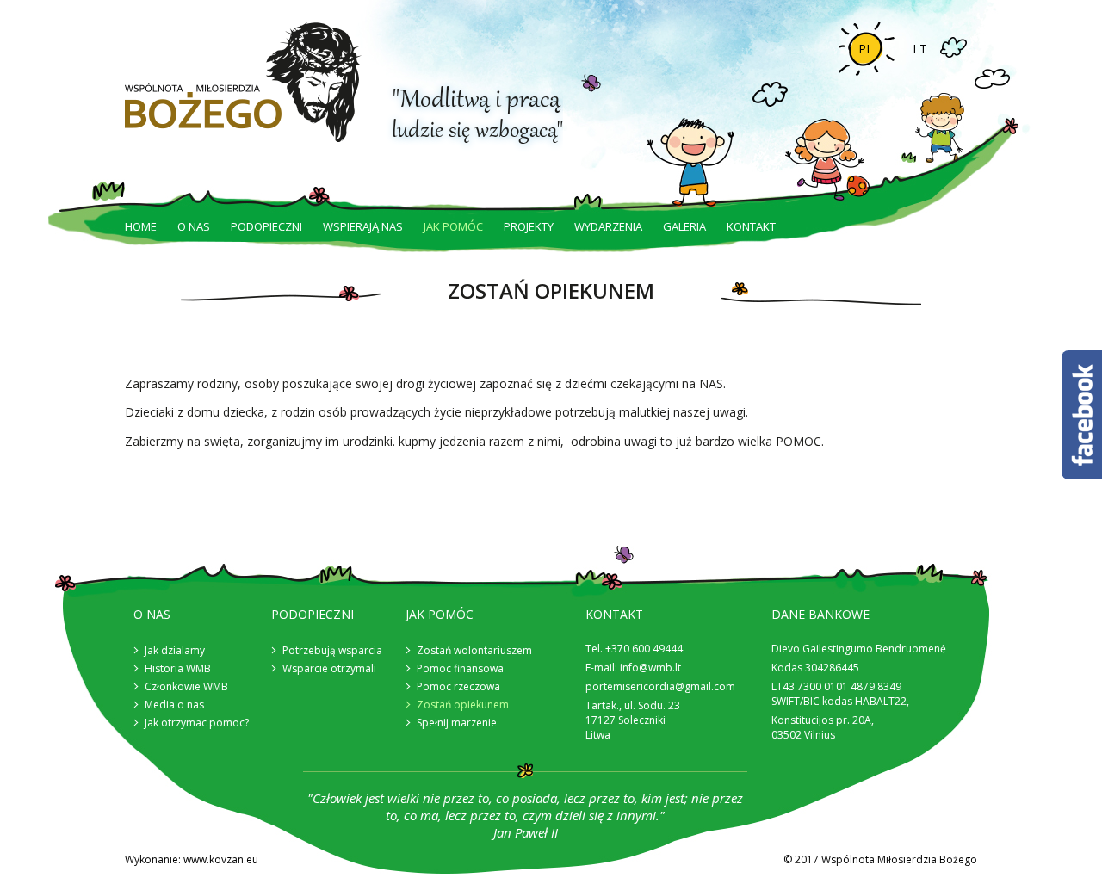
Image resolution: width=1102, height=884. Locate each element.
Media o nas (174, 704)
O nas (193, 226)
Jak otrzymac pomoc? (197, 722)
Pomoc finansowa (460, 668)
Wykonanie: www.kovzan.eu (191, 859)
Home (141, 226)
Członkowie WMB (186, 686)
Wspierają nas (363, 226)
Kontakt (751, 226)
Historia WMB (178, 668)
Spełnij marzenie (457, 722)
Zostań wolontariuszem (474, 650)
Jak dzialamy (175, 650)
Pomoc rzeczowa (458, 686)
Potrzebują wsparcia (332, 650)
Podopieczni (266, 226)
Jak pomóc (453, 226)
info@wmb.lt (650, 667)
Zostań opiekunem (463, 704)
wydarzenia (608, 226)
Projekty (529, 226)
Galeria (684, 226)
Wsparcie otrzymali (329, 668)
